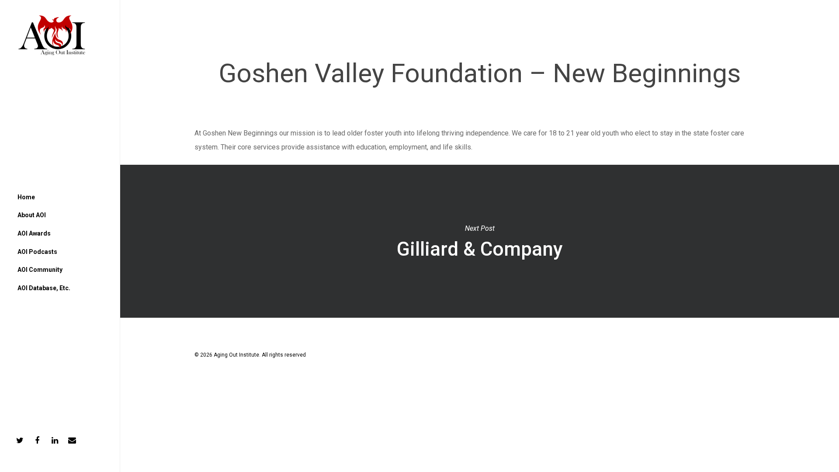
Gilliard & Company (479, 241)
